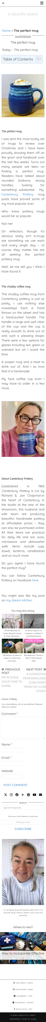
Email (6, 758)
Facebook (24, 996)
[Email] (40, 795)
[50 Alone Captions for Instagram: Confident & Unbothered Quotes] (33, 621)
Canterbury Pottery (17, 194)
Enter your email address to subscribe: (23, 816)
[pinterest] (28, 795)
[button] (43, 3)
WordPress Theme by (23, 1019)
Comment (10, 714)
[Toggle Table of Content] (37, 58)
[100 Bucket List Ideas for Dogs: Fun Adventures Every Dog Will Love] (12, 646)
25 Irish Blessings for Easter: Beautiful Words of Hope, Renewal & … (12, 633)
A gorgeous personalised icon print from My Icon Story (34, 680)
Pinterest (24, 1003)
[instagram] (11, 795)
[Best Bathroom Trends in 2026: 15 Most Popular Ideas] (33, 646)
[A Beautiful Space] (23, 10)
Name (7, 744)
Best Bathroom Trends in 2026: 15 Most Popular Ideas (33, 658)
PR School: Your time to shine (12, 678)
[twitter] (5, 795)
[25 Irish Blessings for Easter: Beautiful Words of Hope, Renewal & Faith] (12, 621)
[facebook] (17, 795)
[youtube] (34, 795)
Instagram (24, 989)
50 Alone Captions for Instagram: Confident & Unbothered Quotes (34, 633)
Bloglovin (24, 1009)
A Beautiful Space (26, 1015)
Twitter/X (24, 983)
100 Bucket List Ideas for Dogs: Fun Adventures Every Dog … (12, 658)
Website (7, 771)
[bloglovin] (22, 795)
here (35, 580)
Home (6, 30)
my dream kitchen (19, 600)
